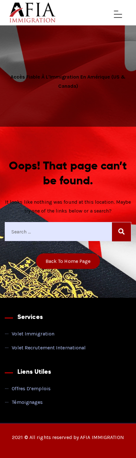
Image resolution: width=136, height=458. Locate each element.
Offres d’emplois (31, 388)
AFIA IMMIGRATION (102, 437)
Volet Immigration (33, 334)
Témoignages (27, 402)
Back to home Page (68, 261)
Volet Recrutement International (49, 348)
